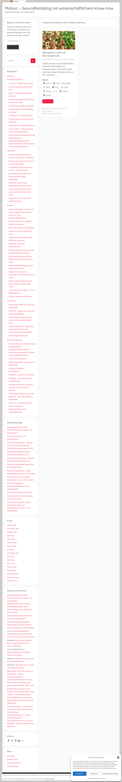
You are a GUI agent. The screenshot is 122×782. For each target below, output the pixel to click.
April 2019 (10, 560)
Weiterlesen (48, 101)
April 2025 (10, 536)
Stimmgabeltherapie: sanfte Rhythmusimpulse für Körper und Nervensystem (19, 430)
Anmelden (11, 756)
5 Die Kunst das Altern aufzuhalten (21, 106)
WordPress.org (12, 766)
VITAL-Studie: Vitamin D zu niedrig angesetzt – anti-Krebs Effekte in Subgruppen (21, 396)
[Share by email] (22, 740)
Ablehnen (94, 774)
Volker (9, 616)
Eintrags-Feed (12, 759)
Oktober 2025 (12, 532)
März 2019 (10, 563)
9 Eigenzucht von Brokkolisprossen (22, 125)
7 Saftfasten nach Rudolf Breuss (20, 116)
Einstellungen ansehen (110, 774)
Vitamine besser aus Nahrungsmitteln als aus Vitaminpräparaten (18, 409)
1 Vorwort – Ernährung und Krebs (21, 83)
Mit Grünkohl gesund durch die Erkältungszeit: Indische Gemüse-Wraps (21, 259)
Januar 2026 (11, 525)
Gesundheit (11, 301)
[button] (118, 757)
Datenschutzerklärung (93, 778)
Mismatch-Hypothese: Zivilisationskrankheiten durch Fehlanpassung (18, 486)
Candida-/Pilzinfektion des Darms (20, 492)
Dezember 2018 (13, 574)
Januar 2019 (11, 570)
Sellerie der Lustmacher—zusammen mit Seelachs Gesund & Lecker (22, 275)
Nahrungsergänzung (14, 340)
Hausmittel (11, 151)
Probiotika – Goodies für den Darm (21, 375)
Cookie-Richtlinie (50, 778)
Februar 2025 (12, 542)
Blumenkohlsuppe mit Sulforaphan (22, 228)
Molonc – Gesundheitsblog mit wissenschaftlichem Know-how (59, 8)
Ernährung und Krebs (15, 79)
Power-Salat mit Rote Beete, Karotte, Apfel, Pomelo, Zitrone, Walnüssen (19, 643)
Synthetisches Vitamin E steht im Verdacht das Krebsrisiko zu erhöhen (21, 387)
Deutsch (16, 1)
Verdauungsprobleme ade (18, 336)
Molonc (72, 59)
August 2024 (11, 546)
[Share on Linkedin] (19, 740)
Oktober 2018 (12, 581)
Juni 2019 (10, 556)
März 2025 (10, 539)
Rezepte (10, 205)
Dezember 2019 (13, 553)
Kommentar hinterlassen (53, 113)
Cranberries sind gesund (18, 359)
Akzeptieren (80, 774)
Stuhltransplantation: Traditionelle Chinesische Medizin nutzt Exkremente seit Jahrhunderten (21, 329)
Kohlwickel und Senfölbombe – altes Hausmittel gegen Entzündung (20, 176)
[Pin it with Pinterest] (15, 740)
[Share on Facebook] (8, 740)
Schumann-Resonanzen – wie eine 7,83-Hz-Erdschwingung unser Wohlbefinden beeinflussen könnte (20, 445)
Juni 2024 (10, 549)
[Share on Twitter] (12, 740)
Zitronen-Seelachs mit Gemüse (20, 296)
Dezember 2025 (13, 529)
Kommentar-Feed (13, 763)
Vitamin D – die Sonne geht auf (20, 403)
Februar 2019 (11, 567)
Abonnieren (13, 47)
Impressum (103, 778)
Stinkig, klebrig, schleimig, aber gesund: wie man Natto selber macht (20, 192)
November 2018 (13, 577)
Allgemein (48, 108)
